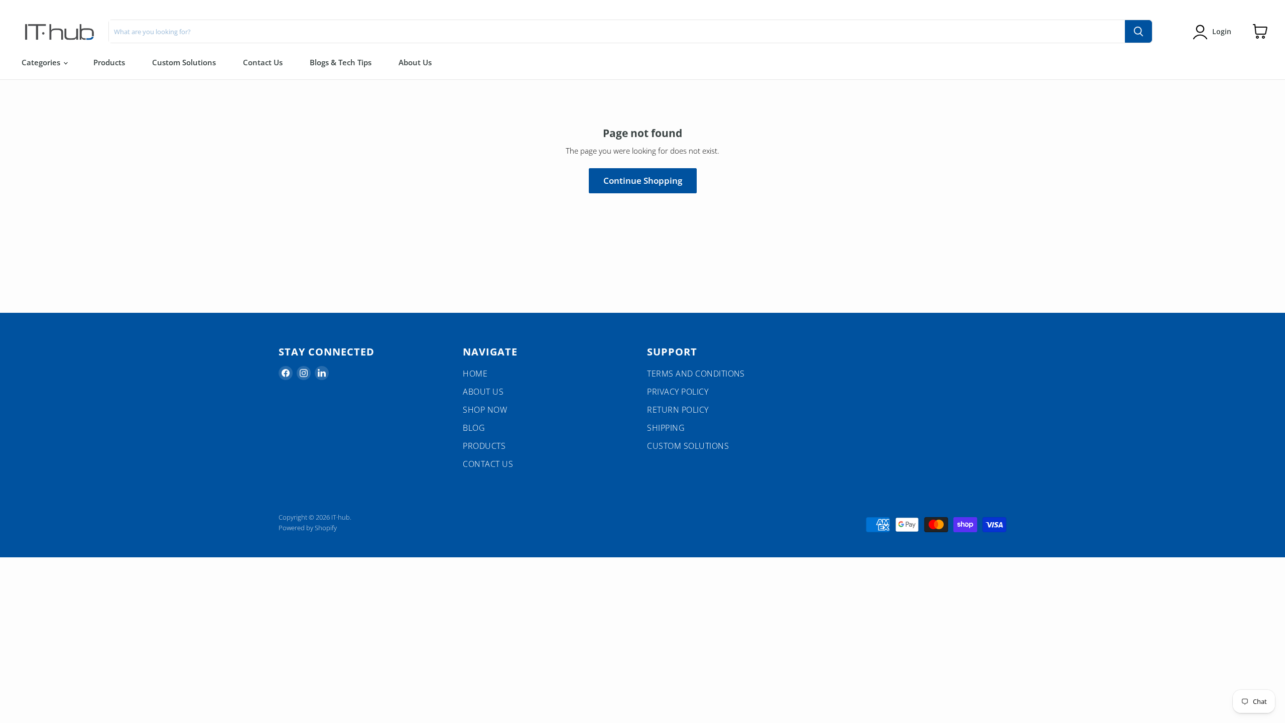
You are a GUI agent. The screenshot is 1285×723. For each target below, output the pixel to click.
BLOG (474, 427)
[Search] (1138, 31)
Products (109, 62)
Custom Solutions (184, 62)
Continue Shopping (642, 180)
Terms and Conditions (696, 373)
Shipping (666, 427)
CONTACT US (488, 463)
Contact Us (263, 62)
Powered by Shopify (308, 527)
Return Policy (677, 409)
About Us (415, 62)
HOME (475, 373)
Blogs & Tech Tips (340, 62)
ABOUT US (483, 391)
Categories (42, 62)
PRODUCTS (484, 445)
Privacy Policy (677, 391)
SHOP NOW (485, 409)
